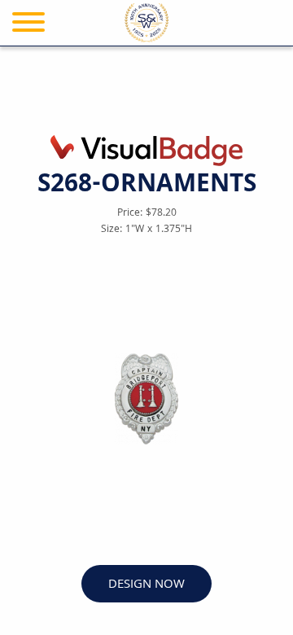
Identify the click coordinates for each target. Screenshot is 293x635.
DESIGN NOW (146, 585)
